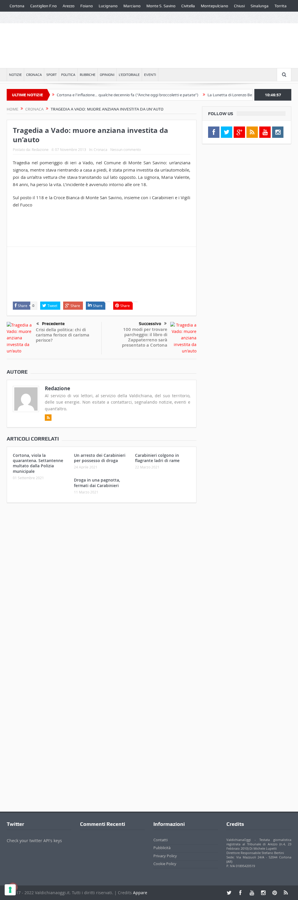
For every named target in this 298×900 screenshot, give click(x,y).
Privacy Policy (165, 855)
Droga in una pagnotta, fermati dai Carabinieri (97, 482)
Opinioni (107, 75)
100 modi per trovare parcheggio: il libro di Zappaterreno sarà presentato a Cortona (144, 337)
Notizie (15, 75)
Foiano (86, 5)
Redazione (40, 149)
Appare (140, 892)
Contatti (160, 839)
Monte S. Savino (160, 5)
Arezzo (68, 5)
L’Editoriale (129, 75)
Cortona (17, 5)
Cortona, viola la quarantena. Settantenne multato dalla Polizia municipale (38, 463)
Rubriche (87, 75)
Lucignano (108, 5)
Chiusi (239, 5)
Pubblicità (162, 847)
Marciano (132, 5)
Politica (68, 75)
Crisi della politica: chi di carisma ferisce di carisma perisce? (62, 335)
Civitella (188, 5)
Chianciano (20, 17)
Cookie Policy (164, 863)
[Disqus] (101, 584)
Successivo (150, 323)
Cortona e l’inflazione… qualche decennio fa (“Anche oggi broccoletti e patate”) (116, 94)
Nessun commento (125, 149)
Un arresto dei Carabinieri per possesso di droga (99, 457)
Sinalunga (260, 5)
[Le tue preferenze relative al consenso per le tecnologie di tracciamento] (10, 889)
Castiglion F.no (43, 5)
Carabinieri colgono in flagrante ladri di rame (157, 457)
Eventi (150, 75)
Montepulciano (214, 5)
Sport (51, 75)
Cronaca (34, 75)
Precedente (53, 323)
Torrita (280, 5)
